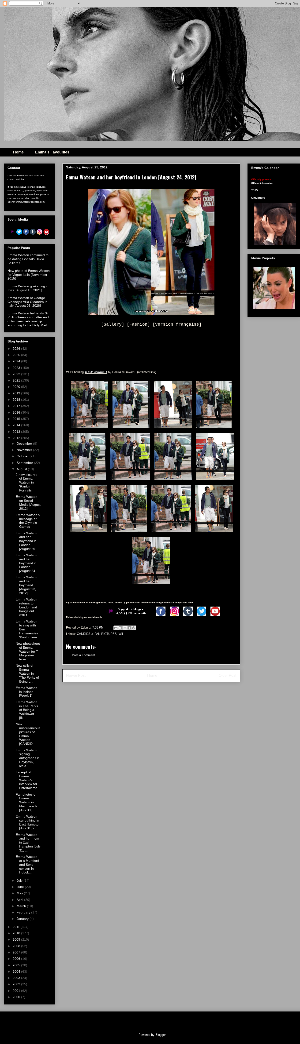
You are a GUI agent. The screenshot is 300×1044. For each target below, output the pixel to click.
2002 (17, 984)
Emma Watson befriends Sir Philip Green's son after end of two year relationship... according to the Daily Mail (28, 319)
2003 (17, 978)
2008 (17, 946)
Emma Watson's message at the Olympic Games (28, 520)
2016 (17, 412)
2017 (17, 406)
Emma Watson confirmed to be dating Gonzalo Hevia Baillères (28, 259)
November (25, 450)
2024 (17, 361)
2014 (17, 425)
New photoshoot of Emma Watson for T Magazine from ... (28, 651)
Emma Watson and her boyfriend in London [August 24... (27, 563)
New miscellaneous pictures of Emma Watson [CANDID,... (28, 734)
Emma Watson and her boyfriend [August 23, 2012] (26, 585)
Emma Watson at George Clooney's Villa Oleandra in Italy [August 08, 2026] (27, 302)
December (25, 443)
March (22, 906)
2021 (17, 380)
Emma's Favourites (52, 152)
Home (18, 152)
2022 (17, 374)
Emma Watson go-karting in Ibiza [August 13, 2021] (28, 288)
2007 (17, 952)
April (20, 900)
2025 (17, 355)
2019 (17, 393)
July (20, 880)
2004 (17, 971)
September (25, 463)
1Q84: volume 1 (96, 372)
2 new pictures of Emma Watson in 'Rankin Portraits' (26, 482)
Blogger (160, 1035)
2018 (17, 399)
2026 (17, 348)
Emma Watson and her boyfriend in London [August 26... (27, 541)
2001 (17, 991)
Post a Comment (83, 655)
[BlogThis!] (120, 628)
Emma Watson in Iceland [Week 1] (26, 692)
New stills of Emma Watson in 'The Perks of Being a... (27, 673)
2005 (17, 965)
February (24, 912)
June (21, 887)
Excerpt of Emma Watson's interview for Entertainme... (28, 780)
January (23, 918)
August (22, 469)
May (20, 893)
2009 (17, 939)
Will (121, 634)
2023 (17, 368)
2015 (17, 419)
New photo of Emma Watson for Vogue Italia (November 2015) (29, 274)
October (23, 456)
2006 (17, 958)
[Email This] (115, 628)
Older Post (227, 675)
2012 (17, 438)
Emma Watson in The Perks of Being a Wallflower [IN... (27, 710)
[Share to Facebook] (129, 628)
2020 (17, 387)
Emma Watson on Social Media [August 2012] (28, 502)
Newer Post (76, 675)
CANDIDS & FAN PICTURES (97, 634)
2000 (17, 997)
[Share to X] (124, 628)
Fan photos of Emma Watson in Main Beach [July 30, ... (26, 802)
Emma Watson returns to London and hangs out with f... (26, 607)
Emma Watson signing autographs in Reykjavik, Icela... (28, 758)
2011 (17, 927)
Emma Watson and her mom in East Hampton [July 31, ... (28, 842)
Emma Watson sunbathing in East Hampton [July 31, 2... (28, 822)
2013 (17, 431)
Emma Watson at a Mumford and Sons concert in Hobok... (27, 864)
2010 (17, 933)
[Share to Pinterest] (133, 628)
